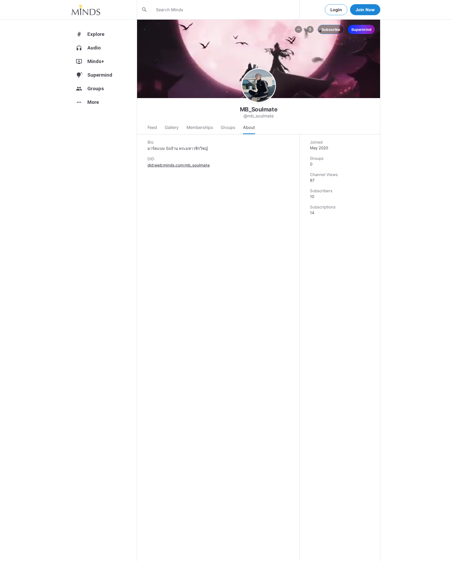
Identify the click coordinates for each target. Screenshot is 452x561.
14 (312, 212)
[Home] (86, 9)
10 (312, 196)
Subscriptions (323, 207)
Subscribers (321, 190)
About (249, 127)
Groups (228, 127)
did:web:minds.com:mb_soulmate (179, 165)
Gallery (172, 127)
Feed (152, 127)
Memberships (200, 127)
